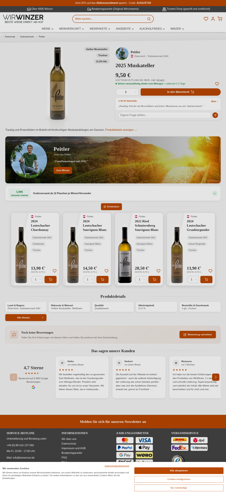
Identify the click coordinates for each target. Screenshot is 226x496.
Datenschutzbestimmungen (117, 466)
